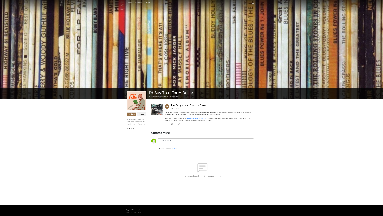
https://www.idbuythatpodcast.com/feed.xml (165, 97)
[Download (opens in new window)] (172, 124)
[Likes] (166, 124)
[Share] (179, 124)
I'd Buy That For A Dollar (171, 92)
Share (133, 114)
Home (130, 3)
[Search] (253, 3)
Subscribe (139, 3)
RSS (142, 114)
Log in (174, 148)
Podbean (139, 212)
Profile (148, 3)
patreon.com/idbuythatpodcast (196, 118)
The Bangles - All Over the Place (188, 105)
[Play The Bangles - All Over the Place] (167, 106)
